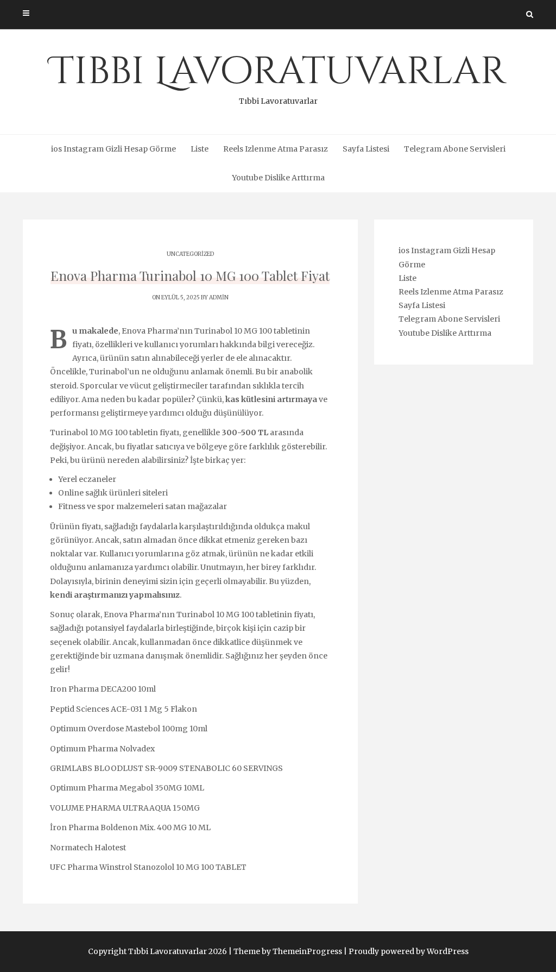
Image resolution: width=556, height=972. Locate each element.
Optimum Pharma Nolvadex (102, 749)
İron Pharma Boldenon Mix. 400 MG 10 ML (130, 827)
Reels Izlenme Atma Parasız (275, 149)
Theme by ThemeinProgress (287, 951)
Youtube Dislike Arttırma (278, 178)
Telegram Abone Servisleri (455, 149)
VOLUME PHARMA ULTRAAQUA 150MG (125, 808)
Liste (199, 149)
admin (219, 297)
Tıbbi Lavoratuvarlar (278, 76)
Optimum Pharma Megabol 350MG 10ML (127, 788)
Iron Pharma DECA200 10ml (103, 689)
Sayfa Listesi (366, 149)
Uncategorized (190, 254)
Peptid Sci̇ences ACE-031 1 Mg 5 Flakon (123, 709)
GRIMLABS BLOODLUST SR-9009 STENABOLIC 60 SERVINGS (166, 768)
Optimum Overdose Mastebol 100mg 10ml (128, 728)
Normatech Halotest (88, 847)
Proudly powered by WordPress (409, 951)
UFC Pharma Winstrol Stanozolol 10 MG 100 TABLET (148, 867)
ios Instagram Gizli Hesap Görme (113, 149)
